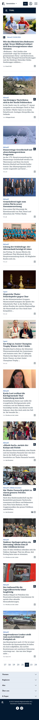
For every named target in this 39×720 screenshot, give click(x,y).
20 (18, 664)
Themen (5, 674)
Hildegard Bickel (10, 117)
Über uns (5, 691)
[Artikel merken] (34, 66)
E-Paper (5, 696)
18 (9, 664)
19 (14, 664)
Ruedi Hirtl (9, 66)
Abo (25, 4)
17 (5, 664)
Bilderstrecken (15, 488)
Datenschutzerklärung (24, 703)
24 (36, 664)
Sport (5, 292)
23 (31, 664)
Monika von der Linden (12, 415)
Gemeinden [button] (10, 3)
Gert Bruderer (9, 460)
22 (27, 664)
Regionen (6, 680)
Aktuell (9, 37)
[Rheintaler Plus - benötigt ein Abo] (4, 37)
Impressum (13, 703)
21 (22, 664)
